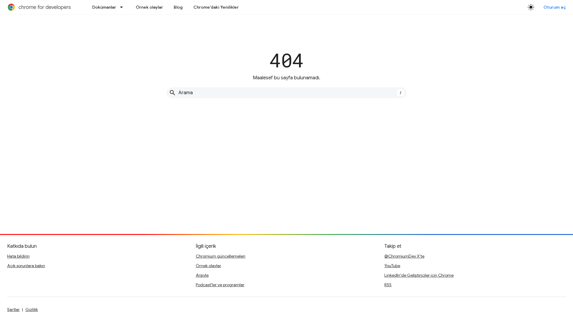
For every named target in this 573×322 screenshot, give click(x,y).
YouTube (392, 265)
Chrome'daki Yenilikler (216, 7)
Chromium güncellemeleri (220, 256)
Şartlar (13, 309)
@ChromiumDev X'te (404, 256)
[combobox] (286, 92)
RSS (388, 284)
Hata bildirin (18, 256)
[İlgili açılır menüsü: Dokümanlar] (123, 7)
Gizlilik (31, 309)
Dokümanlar (104, 7)
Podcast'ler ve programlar (220, 284)
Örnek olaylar (149, 7)
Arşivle (202, 275)
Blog (178, 7)
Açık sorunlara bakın (26, 265)
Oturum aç (554, 7)
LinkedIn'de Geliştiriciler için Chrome (419, 275)
